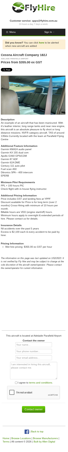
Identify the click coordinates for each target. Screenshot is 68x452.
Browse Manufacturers (45, 438)
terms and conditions (40, 382)
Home (6, 438)
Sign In (48, 32)
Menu (12, 32)
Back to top (37, 431)
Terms (6, 441)
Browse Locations (21, 438)
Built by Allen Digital (44, 441)
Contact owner (34, 409)
